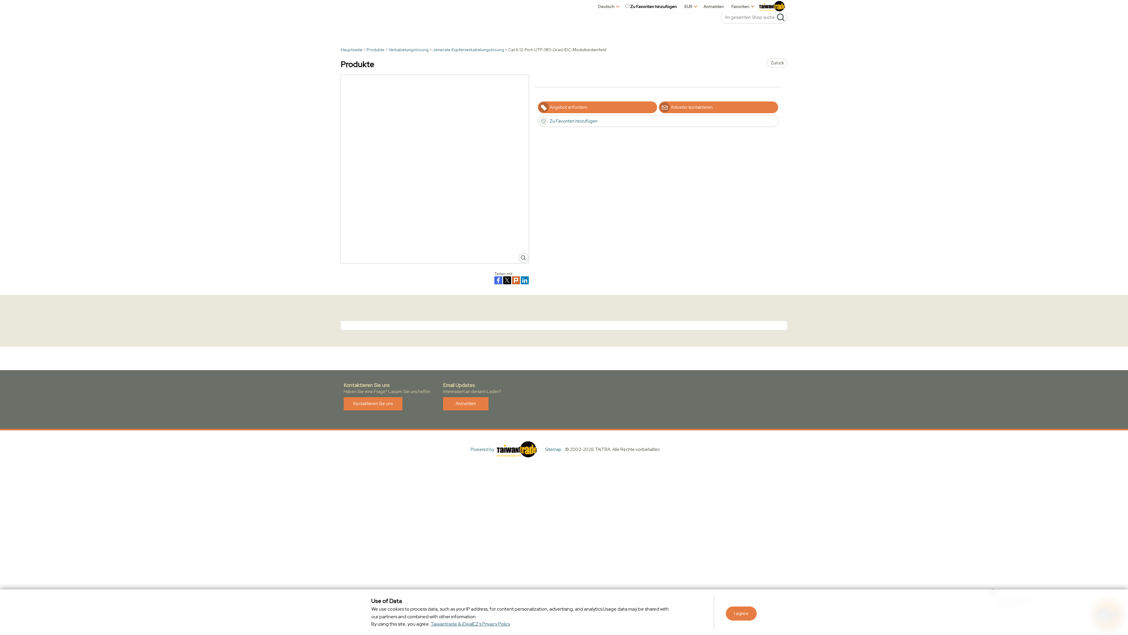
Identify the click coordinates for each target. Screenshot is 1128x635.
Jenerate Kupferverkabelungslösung (468, 49)
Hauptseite (351, 49)
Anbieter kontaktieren (692, 107)
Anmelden (714, 6)
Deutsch (606, 6)
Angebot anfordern (569, 107)
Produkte (376, 49)
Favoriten (740, 6)
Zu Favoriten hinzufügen (653, 6)
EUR (688, 6)
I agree (741, 613)
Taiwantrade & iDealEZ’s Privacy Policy (470, 624)
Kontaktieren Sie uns (373, 404)
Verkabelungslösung (409, 49)
